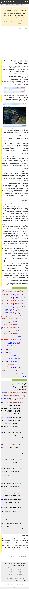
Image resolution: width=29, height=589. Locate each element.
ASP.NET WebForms (6, 4)
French (10, 569)
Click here (7, 578)
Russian (20, 573)
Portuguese (9, 573)
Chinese (10, 567)
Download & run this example (19, 288)
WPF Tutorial (9, 2)
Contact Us (17, 588)
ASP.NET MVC (16, 4)
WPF (22, 4)
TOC (26, 2)
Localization (8, 588)
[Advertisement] (14, 44)
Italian (10, 571)
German (20, 569)
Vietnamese (19, 574)
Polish (20, 571)
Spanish (10, 574)
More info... (19, 20)
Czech (20, 567)
